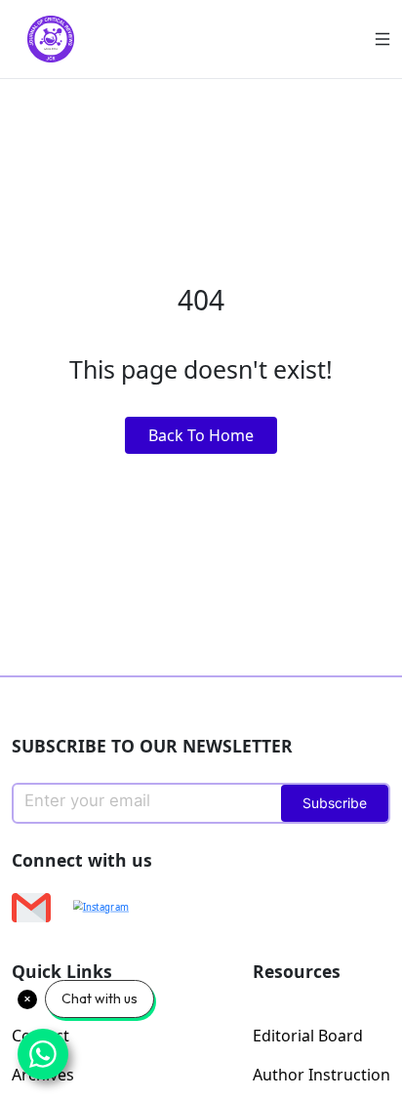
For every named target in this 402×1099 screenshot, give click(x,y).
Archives (43, 1074)
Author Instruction (321, 1074)
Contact (40, 1035)
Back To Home (201, 435)
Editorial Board (308, 1035)
